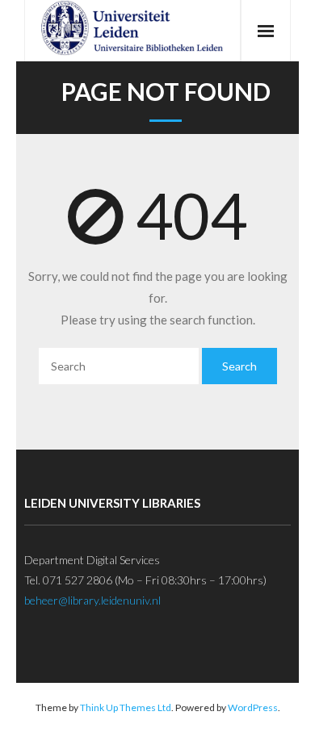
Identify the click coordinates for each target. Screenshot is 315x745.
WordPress (253, 707)
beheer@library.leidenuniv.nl (92, 600)
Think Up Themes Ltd (125, 707)
